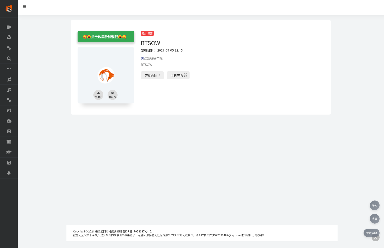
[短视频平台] (9, 163)
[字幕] (9, 69)
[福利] (9, 173)
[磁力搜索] (9, 58)
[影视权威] (9, 142)
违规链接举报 (153, 58)
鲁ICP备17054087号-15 (136, 231)
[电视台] (9, 131)
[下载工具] (9, 121)
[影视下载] (9, 48)
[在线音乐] (9, 79)
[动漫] (9, 37)
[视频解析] (9, 100)
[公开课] (9, 152)
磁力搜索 (147, 33)
